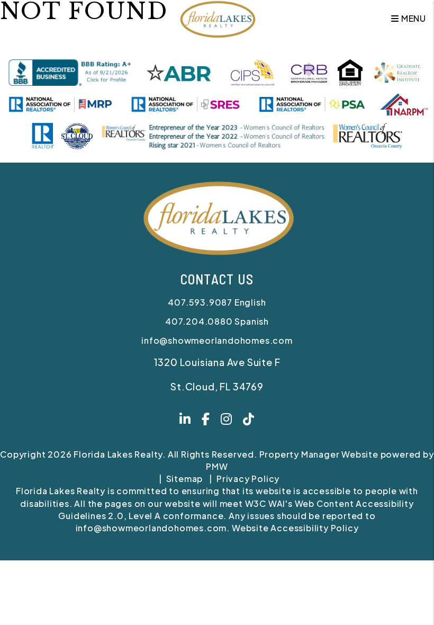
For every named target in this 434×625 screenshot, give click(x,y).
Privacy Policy (247, 478)
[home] (217, 17)
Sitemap (184, 478)
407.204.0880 (199, 321)
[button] (185, 420)
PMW (217, 466)
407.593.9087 (200, 302)
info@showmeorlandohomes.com (217, 340)
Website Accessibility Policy (295, 527)
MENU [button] (412, 18)
